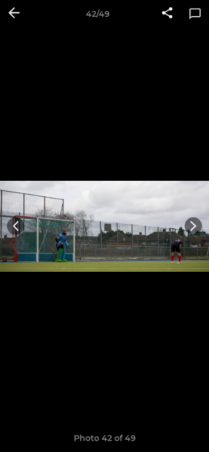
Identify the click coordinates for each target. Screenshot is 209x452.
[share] (167, 14)
